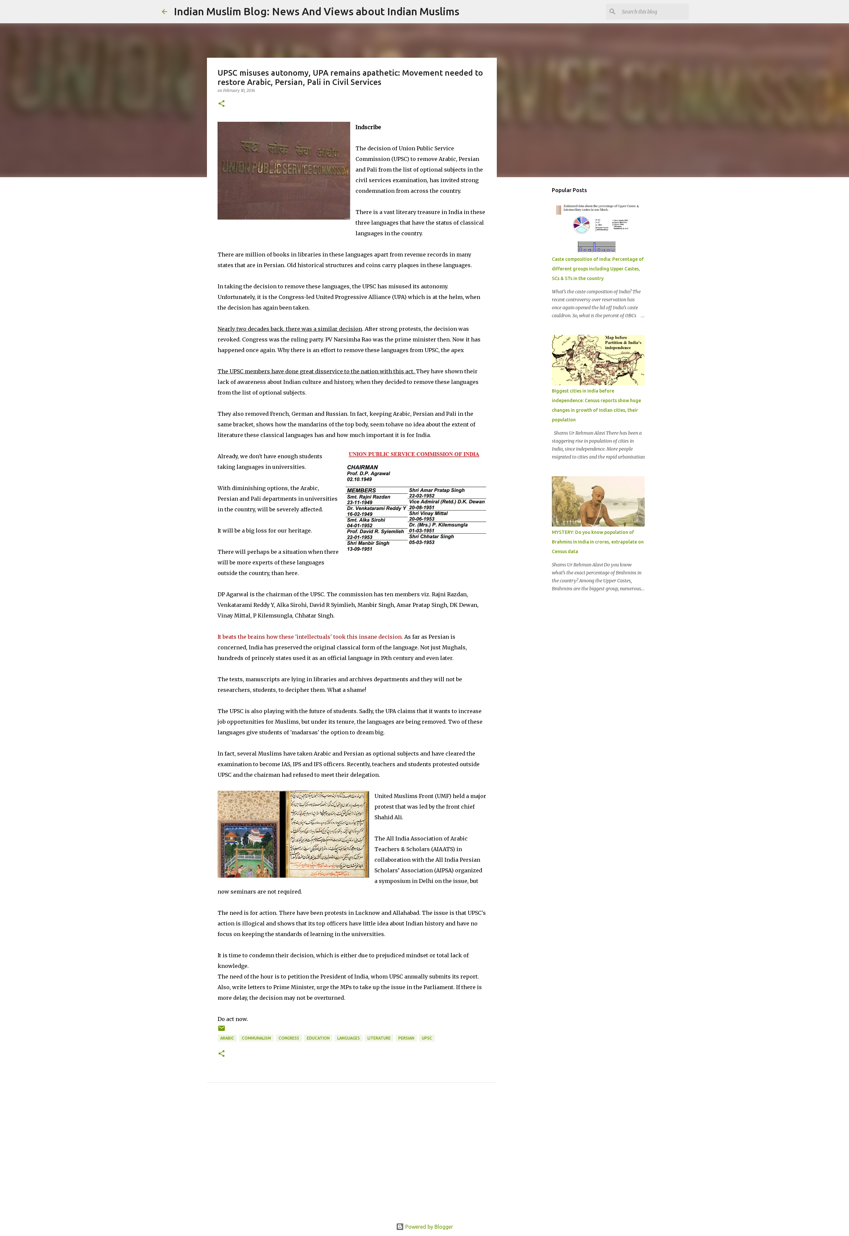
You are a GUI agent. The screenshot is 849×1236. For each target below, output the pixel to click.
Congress (289, 1038)
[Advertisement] (351, 1160)
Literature (379, 1038)
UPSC (427, 1038)
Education (318, 1038)
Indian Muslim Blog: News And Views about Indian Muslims (316, 11)
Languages (348, 1038)
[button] (222, 104)
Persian (406, 1038)
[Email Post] (222, 1031)
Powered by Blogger (428, 1227)
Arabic (227, 1038)
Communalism (256, 1038)
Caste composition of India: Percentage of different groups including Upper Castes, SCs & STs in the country (598, 268)
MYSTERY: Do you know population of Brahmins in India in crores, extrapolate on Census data (598, 542)
